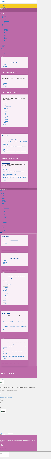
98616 (0, 406)
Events (1, 444)
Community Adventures (5, 77)
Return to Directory (1, 379)
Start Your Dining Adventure (14, 139)
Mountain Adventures (5, 58)
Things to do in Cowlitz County (7, 97)
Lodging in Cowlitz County (6, 163)
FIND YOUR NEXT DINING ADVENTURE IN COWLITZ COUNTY (11, 158)
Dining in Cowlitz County (6, 135)
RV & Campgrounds (3, 385)
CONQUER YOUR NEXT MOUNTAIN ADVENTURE (9, 72)
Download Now (6, 188)
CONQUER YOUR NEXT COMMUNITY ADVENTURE (9, 92)
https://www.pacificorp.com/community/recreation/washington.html (6, 397)
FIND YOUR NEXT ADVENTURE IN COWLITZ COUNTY (10, 131)
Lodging (0, 385)
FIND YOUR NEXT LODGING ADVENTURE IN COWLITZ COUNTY (11, 185)
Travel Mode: (1, 434)
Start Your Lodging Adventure (14, 166)
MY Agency (9, 448)
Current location (3, 433)
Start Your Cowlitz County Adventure (14, 100)
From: (0, 433)
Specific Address (6, 433)
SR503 (7, 406)
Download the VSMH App (5, 8)
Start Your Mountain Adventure (14, 62)
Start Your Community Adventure (14, 80)
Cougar (2, 406)
